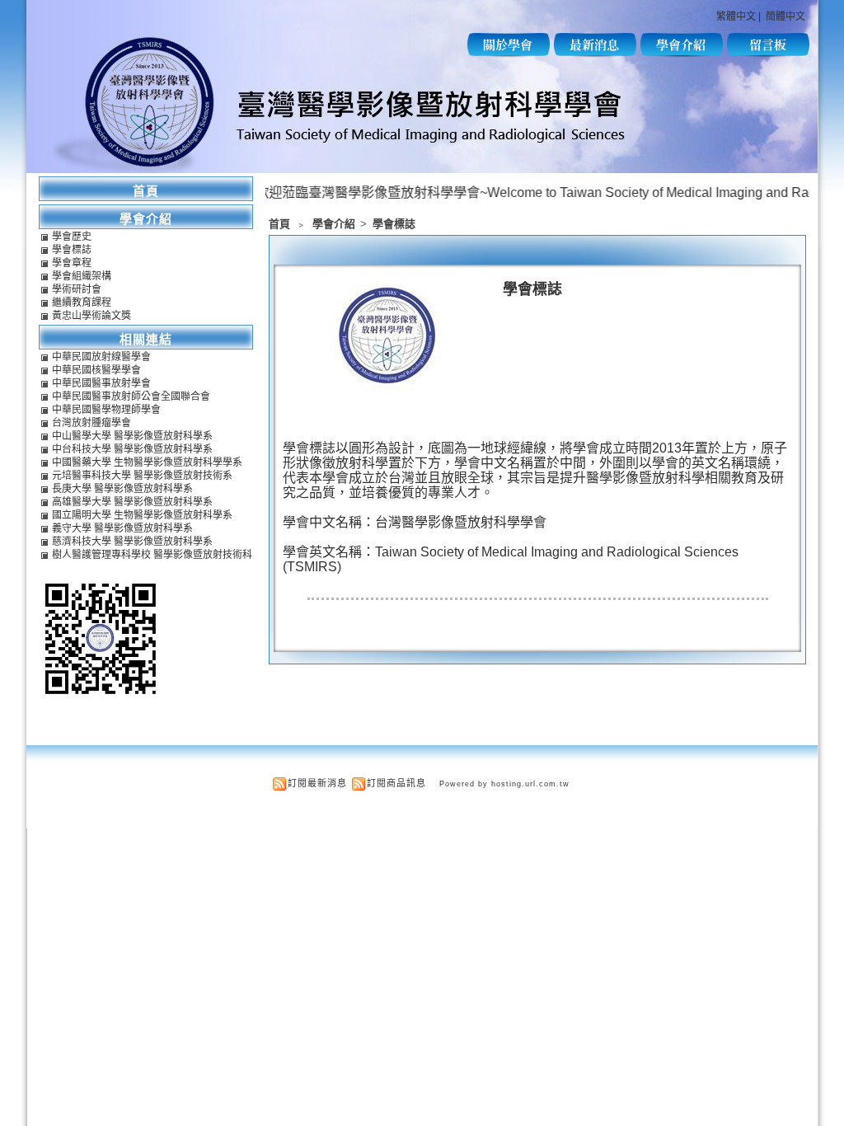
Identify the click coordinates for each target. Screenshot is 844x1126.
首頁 (279, 224)
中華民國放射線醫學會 (101, 357)
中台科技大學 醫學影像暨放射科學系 (132, 449)
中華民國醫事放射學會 (101, 383)
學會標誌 (394, 224)
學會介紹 (335, 224)
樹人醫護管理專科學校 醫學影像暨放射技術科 (152, 555)
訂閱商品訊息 (396, 783)
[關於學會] (508, 53)
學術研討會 (76, 289)
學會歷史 (71, 236)
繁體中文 (736, 16)
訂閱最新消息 (317, 783)
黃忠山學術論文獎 (91, 315)
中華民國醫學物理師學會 (106, 409)
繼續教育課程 (81, 302)
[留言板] (768, 53)
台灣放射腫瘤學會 (91, 423)
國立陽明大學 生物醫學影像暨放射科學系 (142, 515)
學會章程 (71, 263)
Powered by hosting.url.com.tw (504, 784)
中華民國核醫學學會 (96, 370)
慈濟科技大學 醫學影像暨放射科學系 (132, 541)
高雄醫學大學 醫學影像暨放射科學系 (132, 502)
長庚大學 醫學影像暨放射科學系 (122, 489)
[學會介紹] (681, 53)
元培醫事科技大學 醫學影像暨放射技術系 (142, 475)
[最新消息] (595, 53)
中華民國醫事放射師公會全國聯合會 (131, 396)
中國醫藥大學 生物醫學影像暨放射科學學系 (147, 462)
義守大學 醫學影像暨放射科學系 (122, 528)
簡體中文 (785, 16)
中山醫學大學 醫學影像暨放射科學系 (132, 436)
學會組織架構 (81, 276)
